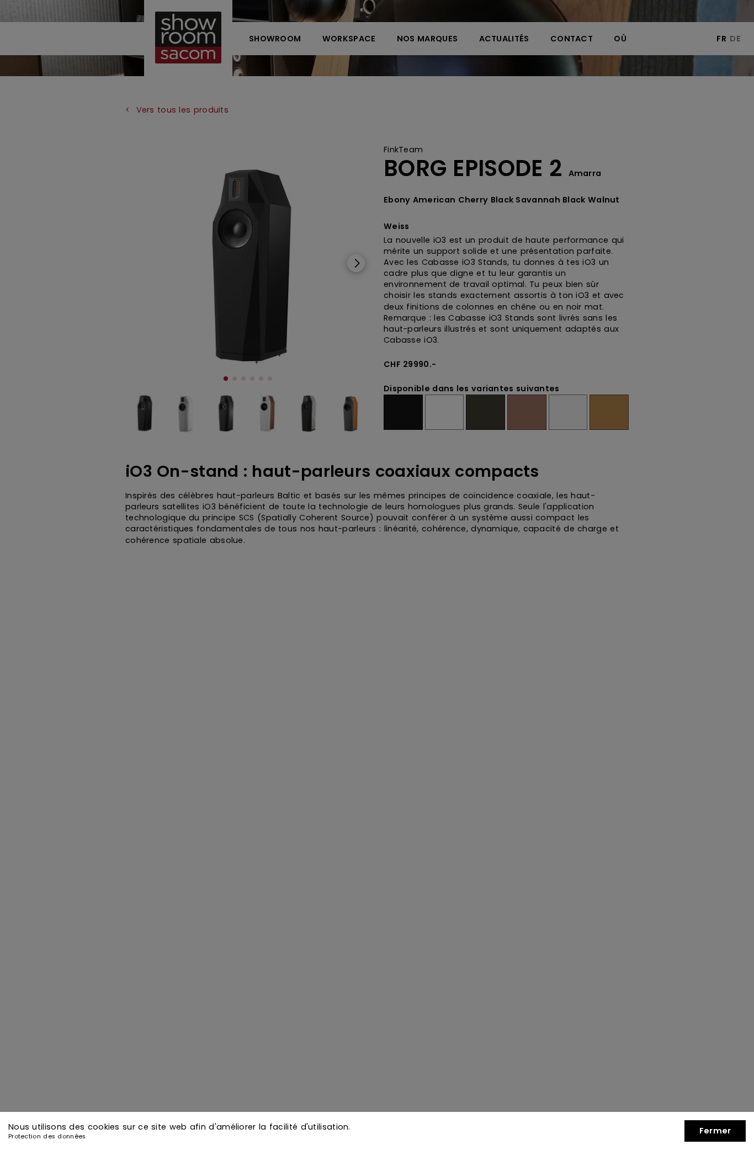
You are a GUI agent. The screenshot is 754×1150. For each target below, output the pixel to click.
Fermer (715, 1131)
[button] (715, 1131)
